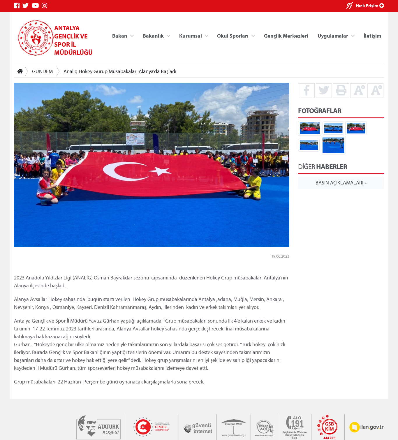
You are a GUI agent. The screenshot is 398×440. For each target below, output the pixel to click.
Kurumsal (190, 35)
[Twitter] (27, 6)
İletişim (372, 35)
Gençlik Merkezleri (286, 35)
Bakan (119, 35)
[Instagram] (46, 6)
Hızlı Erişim (367, 5)
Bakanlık (153, 35)
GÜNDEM (42, 71)
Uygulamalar (333, 35)
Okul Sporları (233, 35)
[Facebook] (18, 6)
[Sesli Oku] (351, 6)
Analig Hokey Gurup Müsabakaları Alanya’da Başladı (120, 71)
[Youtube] (37, 6)
